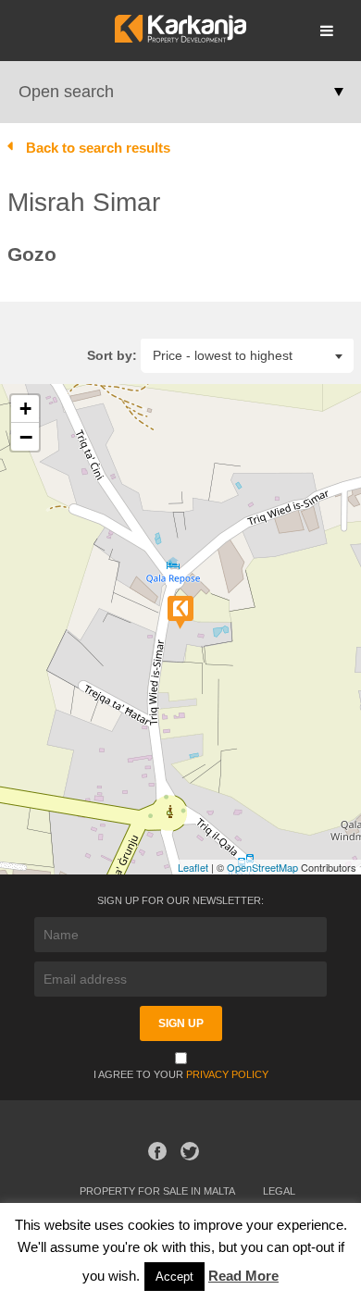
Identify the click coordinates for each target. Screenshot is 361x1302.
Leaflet (193, 867)
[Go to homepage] (180, 37)
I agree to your (180, 1074)
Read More (243, 1275)
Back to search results (98, 147)
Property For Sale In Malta (157, 1191)
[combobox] (247, 355)
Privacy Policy (227, 1074)
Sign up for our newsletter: (180, 900)
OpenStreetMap (262, 867)
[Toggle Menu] (327, 30)
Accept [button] (174, 1276)
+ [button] (25, 408)
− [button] (25, 437)
